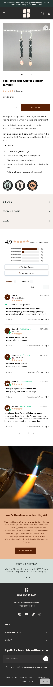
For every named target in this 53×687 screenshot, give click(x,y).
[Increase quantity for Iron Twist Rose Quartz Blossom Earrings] (16, 107)
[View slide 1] (23, 577)
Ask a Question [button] (28, 273)
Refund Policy (41, 678)
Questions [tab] (25, 281)
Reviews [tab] (9, 281)
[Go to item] (21, 74)
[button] (42, 319)
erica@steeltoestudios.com (26, 602)
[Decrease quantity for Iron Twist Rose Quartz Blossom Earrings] (5, 107)
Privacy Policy (12, 678)
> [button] (33, 433)
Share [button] (10, 319)
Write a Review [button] (27, 267)
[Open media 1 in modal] (45, 28)
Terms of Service (27, 678)
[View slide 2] (26, 577)
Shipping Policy (26, 681)
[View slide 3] (29, 577)
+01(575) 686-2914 (27, 606)
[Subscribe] (45, 658)
